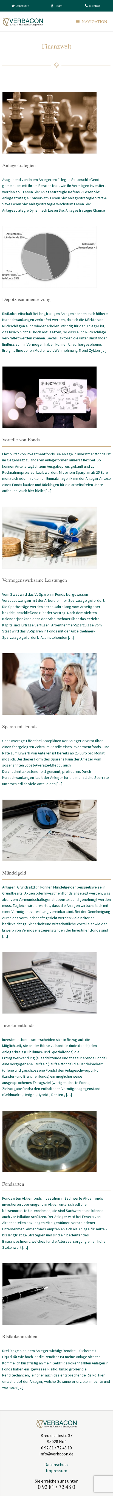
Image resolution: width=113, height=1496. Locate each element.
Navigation (94, 21)
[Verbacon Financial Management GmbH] (22, 21)
